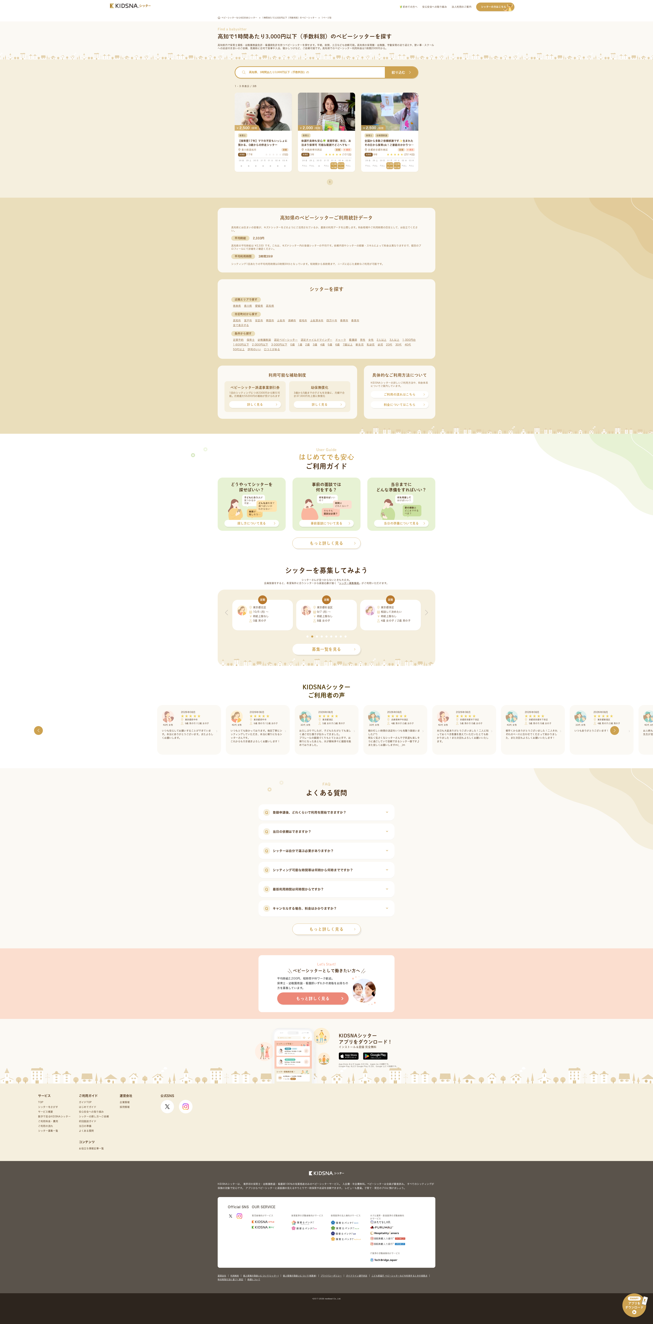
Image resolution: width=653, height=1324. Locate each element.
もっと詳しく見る (326, 929)
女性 (371, 340)
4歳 (322, 344)
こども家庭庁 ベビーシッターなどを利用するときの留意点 (400, 1276)
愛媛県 (259, 306)
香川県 (248, 306)
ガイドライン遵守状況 (356, 1276)
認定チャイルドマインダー (316, 340)
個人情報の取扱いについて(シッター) (261, 1276)
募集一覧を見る (326, 649)
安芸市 (259, 320)
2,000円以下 (260, 344)
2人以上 (382, 340)
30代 (398, 344)
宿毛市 (303, 320)
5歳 (330, 344)
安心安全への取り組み (434, 7)
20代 (389, 344)
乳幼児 (371, 344)
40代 (408, 344)
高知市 (237, 320)
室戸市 (248, 320)
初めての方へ (410, 7)
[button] (307, 636)
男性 (362, 340)
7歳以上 (348, 344)
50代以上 (239, 349)
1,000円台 (409, 340)
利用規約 (234, 1276)
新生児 (360, 344)
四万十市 (331, 320)
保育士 (251, 340)
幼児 (380, 344)
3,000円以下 (279, 344)
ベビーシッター (293, 45)
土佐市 (281, 320)
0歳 (292, 344)
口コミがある (272, 349)
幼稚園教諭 (264, 340)
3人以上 (394, 340)
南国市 (270, 320)
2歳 (307, 344)
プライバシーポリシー (331, 1276)
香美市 (355, 320)
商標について (253, 1279)
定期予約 (238, 340)
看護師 (353, 340)
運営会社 (222, 1276)
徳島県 (237, 306)
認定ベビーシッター (286, 340)
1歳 (300, 344)
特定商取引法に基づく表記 (230, 1279)
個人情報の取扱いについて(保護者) (299, 1276)
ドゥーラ (340, 340)
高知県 (270, 306)
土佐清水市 (317, 320)
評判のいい (254, 349)
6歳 (337, 344)
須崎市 (292, 320)
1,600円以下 (241, 344)
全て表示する (241, 325)
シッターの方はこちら (493, 7)
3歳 (315, 344)
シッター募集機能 (349, 583)
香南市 (344, 320)
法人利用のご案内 (461, 7)
